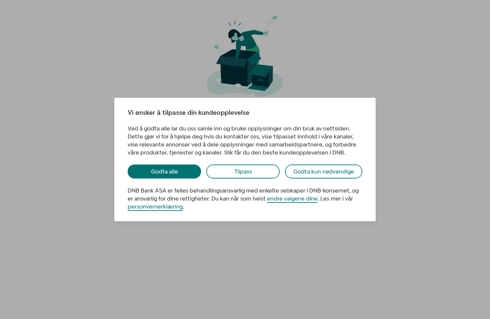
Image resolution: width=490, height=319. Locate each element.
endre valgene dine (292, 198)
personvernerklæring (155, 206)
